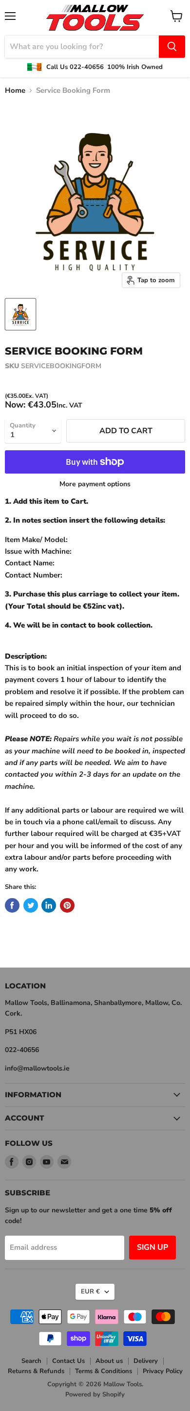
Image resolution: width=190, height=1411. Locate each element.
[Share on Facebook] (12, 905)
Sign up (152, 1247)
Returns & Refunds (36, 1371)
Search (31, 1361)
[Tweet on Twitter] (30, 905)
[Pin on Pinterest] (67, 905)
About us (109, 1361)
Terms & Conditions (103, 1371)
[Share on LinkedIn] (48, 905)
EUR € (90, 1291)
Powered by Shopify (95, 1394)
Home (15, 90)
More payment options (95, 484)
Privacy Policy (163, 1371)
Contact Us (68, 1361)
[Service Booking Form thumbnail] (20, 314)
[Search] (172, 46)
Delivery (145, 1361)
